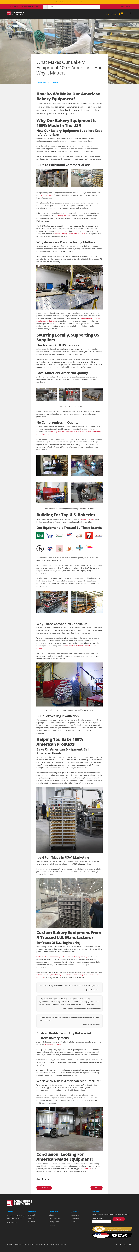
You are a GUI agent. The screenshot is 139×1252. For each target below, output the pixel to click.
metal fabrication (87, 519)
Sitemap (64, 1244)
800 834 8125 (14, 6)
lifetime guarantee (63, 216)
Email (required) (98, 1218)
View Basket (75, 1218)
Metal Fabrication (55, 1218)
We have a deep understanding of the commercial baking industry (61, 957)
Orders (73, 1222)
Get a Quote (112, 14)
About (51, 1215)
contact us (87, 1169)
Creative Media (40, 1244)
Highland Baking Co (56, 975)
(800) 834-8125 (12, 1223)
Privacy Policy (54, 1222)
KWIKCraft (31, 1218)
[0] (120, 14)
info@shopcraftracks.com (31, 6)
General (55, 82)
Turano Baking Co (78, 975)
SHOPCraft (31, 1215)
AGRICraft (31, 1222)
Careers (52, 1225)
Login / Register (125, 6)
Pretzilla (68, 975)
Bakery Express (42, 975)
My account (75, 1215)
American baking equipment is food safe (69, 234)
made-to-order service (53, 1044)
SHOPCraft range (46, 195)
